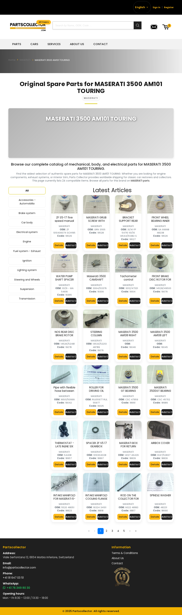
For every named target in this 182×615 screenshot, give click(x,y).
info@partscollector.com (19, 567)
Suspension (27, 289)
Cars (34, 44)
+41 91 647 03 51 (13, 578)
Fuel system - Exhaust (27, 251)
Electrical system (27, 232)
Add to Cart (71, 245)
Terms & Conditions (125, 553)
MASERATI (25, 60)
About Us (77, 44)
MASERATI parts (140, 180)
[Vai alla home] (27, 26)
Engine (27, 241)
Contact (100, 44)
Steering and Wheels (27, 279)
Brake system (27, 213)
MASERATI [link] (64, 226)
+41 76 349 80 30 (18, 587)
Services (54, 44)
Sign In (156, 7)
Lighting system (27, 270)
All (27, 190)
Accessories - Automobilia (27, 201)
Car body (27, 222)
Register (169, 7)
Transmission (27, 298)
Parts (16, 44)
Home (11, 60)
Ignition (27, 260)
